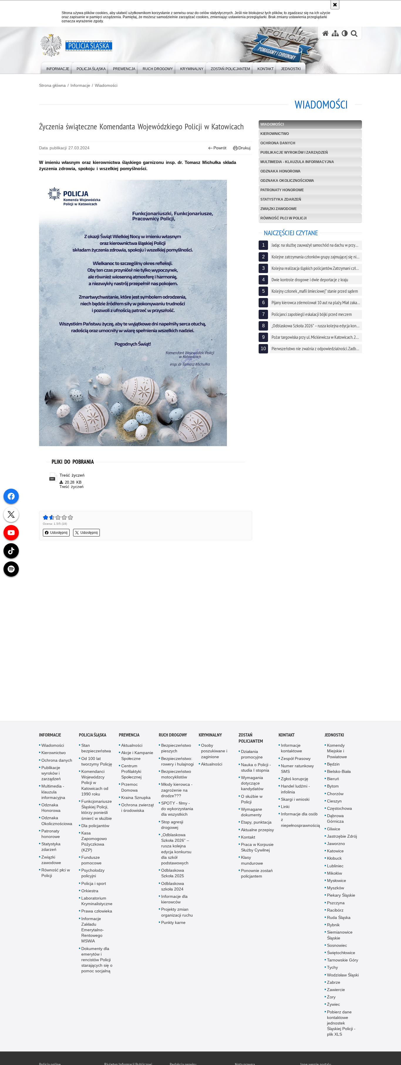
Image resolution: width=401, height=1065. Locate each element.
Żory (331, 998)
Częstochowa (339, 809)
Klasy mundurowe (252, 861)
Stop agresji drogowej (172, 825)
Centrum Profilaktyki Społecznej (131, 772)
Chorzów (335, 794)
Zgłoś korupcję (294, 780)
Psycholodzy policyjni (93, 874)
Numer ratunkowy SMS (297, 769)
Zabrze (333, 983)
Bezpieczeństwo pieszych (176, 749)
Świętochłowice (341, 953)
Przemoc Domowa (129, 788)
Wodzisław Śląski (343, 975)
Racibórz (335, 911)
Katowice (335, 852)
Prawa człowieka (96, 912)
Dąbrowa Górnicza (335, 820)
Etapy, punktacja (256, 823)
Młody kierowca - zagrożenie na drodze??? (177, 791)
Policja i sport (93, 884)
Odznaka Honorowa (280, 171)
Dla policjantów (95, 826)
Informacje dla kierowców (174, 900)
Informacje (80, 85)
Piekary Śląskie (341, 896)
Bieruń (333, 780)
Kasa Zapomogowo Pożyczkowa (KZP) (94, 842)
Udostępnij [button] (59, 533)
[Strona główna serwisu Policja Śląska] (325, 33)
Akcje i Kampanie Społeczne (137, 756)
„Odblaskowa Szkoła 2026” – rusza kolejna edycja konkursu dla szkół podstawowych (176, 849)
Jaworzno (336, 844)
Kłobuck (334, 859)
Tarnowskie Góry (342, 961)
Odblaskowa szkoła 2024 (172, 887)
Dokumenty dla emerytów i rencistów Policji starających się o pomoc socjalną (96, 960)
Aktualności (131, 746)
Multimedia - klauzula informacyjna (297, 162)
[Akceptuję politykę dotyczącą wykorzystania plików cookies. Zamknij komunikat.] (335, 4)
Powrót (219, 147)
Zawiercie (336, 990)
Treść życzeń (72, 475)
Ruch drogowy (173, 736)
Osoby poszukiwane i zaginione (214, 752)
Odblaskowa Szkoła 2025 (172, 874)
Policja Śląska (92, 736)
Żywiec (333, 1005)
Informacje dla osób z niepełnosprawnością (300, 821)
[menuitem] (58, 67)
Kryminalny (210, 736)
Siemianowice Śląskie (340, 936)
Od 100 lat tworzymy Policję (96, 762)
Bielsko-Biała (339, 772)
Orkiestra (89, 891)
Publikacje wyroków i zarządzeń (294, 152)
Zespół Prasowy (296, 759)
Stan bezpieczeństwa (96, 749)
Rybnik (333, 926)
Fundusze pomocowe (91, 861)
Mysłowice (336, 881)
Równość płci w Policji (283, 218)
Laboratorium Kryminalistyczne (96, 902)
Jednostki (334, 736)
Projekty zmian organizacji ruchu (177, 913)
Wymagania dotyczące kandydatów (252, 784)
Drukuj (244, 147)
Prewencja (129, 736)
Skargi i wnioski (295, 800)
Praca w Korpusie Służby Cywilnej (257, 848)
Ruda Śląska (339, 918)
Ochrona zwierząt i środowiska (137, 808)
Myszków (335, 889)
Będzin (333, 765)
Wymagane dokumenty (251, 813)
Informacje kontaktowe (291, 749)
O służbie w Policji (251, 800)
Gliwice (333, 829)
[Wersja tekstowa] (345, 33)
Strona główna (52, 85)
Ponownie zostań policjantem (257, 874)
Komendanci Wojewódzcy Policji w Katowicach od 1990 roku (94, 783)
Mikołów (334, 874)
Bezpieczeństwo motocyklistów (176, 775)
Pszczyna (336, 903)
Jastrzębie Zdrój (342, 837)
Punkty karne (173, 923)
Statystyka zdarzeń (280, 199)
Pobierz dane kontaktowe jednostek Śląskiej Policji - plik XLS (341, 1024)
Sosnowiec (337, 946)
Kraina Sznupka (136, 798)
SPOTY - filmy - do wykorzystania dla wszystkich (177, 809)
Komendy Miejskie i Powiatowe (337, 752)
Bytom (333, 787)
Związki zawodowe (278, 209)
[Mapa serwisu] (335, 33)
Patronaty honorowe (282, 190)
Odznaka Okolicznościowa (287, 181)
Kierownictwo (274, 134)
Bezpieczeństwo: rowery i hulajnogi (177, 762)
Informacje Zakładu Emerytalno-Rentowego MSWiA (92, 930)
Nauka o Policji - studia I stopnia (256, 768)
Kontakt (248, 838)
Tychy (332, 968)
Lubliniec (335, 866)
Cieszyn (334, 802)
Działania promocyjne (252, 755)
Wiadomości (106, 85)
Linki (285, 807)
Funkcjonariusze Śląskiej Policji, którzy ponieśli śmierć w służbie (96, 811)
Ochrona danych (277, 143)
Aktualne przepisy (257, 830)
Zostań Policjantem (251, 739)
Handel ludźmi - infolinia (295, 790)
